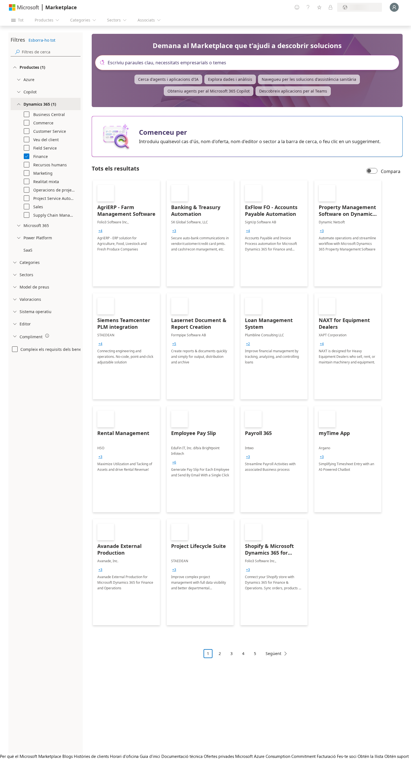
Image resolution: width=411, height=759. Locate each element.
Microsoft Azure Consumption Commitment (276, 756)
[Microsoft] (24, 7)
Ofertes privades (219, 756)
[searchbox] (51, 52)
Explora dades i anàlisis (230, 79)
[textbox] (249, 62)
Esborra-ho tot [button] (42, 40)
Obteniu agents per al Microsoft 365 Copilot (208, 91)
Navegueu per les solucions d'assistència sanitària (309, 79)
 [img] (47, 336)
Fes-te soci (346, 756)
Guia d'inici (150, 756)
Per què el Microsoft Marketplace (30, 756)
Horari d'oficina (124, 756)
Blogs (67, 756)
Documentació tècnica (182, 756)
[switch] (372, 171)
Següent (273, 653)
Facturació (326, 756)
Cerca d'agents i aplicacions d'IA (168, 79)
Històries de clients (91, 756)
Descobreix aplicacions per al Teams (293, 91)
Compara (390, 171)
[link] (126, 233)
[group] (100, 231)
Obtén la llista (370, 756)
